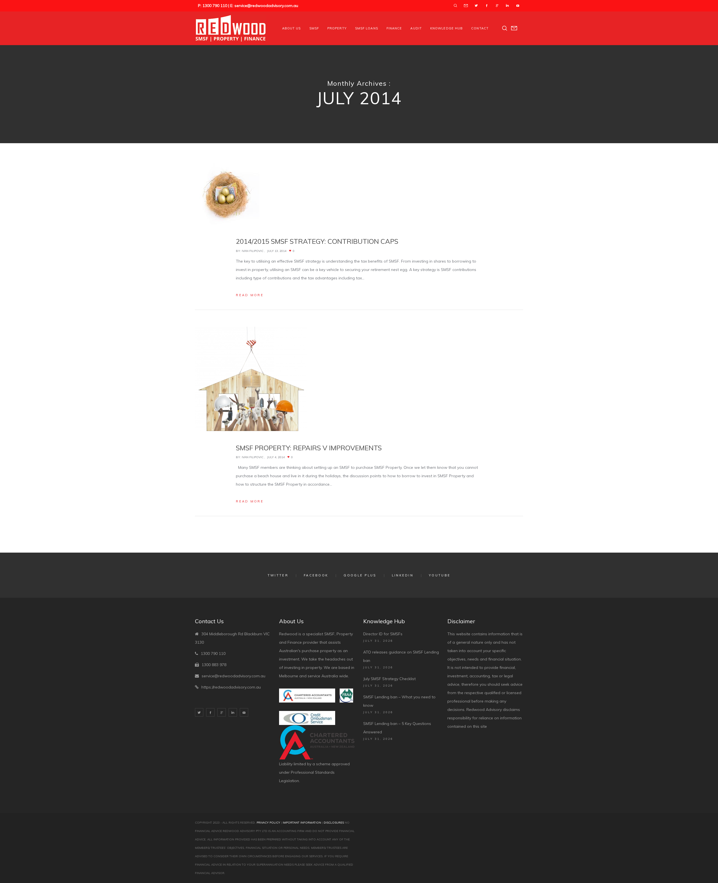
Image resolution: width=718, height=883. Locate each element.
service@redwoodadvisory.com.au (233, 675)
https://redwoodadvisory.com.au (231, 687)
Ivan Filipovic (252, 251)
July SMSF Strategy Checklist (389, 678)
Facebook (316, 575)
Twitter (278, 575)
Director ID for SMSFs (382, 633)
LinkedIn (402, 575)
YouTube (439, 575)
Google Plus (360, 575)
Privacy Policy (268, 822)
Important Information (302, 822)
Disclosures (334, 822)
